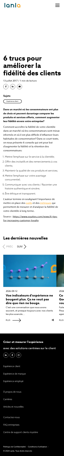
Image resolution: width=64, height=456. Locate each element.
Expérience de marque (14, 373)
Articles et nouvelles (16, 18)
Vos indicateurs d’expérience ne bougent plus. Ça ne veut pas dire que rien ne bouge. (29, 299)
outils (29, 203)
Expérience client (11, 366)
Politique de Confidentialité (14, 446)
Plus (8, 320)
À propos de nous (12, 391)
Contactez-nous (11, 417)
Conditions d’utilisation (37, 446)
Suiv (20, 246)
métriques (45, 203)
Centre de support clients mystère (20, 432)
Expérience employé (13, 381)
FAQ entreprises (11, 424)
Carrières (7, 399)
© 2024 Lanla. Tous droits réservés (17, 451)
